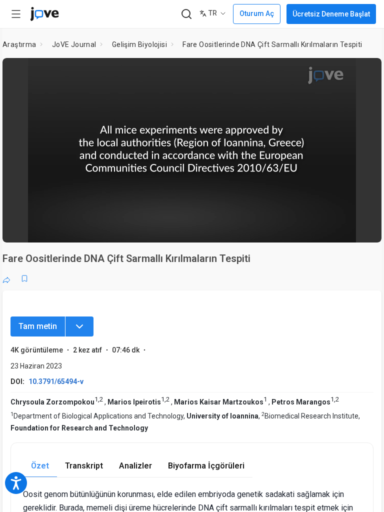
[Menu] (80, 326)
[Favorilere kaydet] (24, 278)
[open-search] (186, 14)
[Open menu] (16, 14)
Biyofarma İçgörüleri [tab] (206, 465)
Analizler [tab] (135, 465)
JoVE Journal (74, 44)
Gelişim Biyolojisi (139, 44)
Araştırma (19, 44)
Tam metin (37, 326)
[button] (366, 72)
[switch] (285, 228)
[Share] (6, 278)
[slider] (147, 228)
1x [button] (342, 227)
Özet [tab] (40, 465)
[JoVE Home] (44, 14)
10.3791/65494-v (56, 382)
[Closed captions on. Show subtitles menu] (363, 228)
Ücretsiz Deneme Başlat (331, 14)
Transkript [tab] (84, 465)
